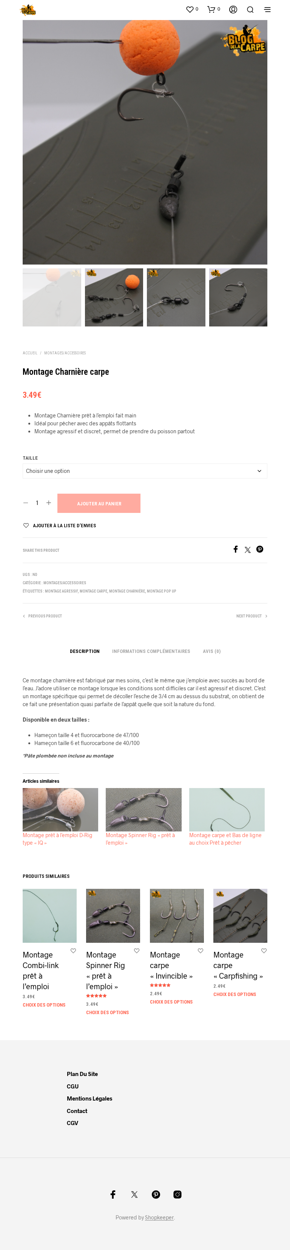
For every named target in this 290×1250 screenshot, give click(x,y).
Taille (30, 458)
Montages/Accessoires (65, 353)
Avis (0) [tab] (212, 651)
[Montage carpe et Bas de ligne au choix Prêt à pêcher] (227, 809)
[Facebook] (238, 550)
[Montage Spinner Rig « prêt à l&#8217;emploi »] (143, 809)
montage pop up (161, 591)
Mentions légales (89, 1098)
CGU (73, 1086)
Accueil (30, 353)
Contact (77, 1110)
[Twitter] (250, 550)
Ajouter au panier (99, 503)
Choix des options (44, 1004)
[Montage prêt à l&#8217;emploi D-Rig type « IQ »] (60, 809)
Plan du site (82, 1073)
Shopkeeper (159, 1218)
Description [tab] (85, 651)
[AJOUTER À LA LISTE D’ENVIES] (73, 950)
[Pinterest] (261, 550)
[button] (191, 9)
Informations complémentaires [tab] (151, 651)
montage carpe (93, 591)
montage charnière (127, 591)
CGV (72, 1122)
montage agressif (61, 591)
